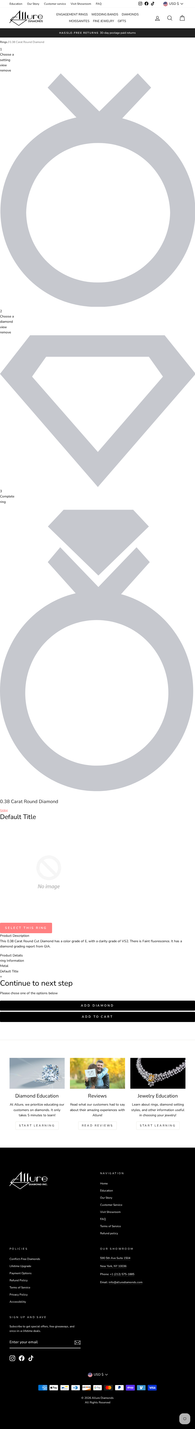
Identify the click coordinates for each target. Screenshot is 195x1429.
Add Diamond (97, 1005)
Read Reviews (97, 1125)
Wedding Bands (104, 14)
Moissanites (79, 21)
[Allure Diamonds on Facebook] (21, 1358)
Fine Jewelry (103, 21)
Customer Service (111, 1205)
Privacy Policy (19, 1295)
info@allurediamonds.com (125, 1282)
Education (16, 4)
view (3, 65)
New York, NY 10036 (113, 1266)
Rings (3, 42)
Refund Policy (19, 1280)
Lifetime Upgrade (20, 1266)
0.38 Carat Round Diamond (27, 42)
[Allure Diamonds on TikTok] (31, 1358)
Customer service (55, 4)
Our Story (33, 4)
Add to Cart (97, 1017)
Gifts (122, 21)
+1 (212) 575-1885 (122, 1274)
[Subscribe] (77, 1342)
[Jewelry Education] (157, 1073)
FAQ (99, 4)
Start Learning (37, 1125)
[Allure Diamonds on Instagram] (12, 1358)
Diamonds (130, 14)
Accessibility (18, 1302)
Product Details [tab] (11, 955)
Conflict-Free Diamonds (25, 1259)
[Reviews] (97, 1073)
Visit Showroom (81, 4)
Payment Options (21, 1273)
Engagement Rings (72, 14)
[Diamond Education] (37, 1073)
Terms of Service (110, 1226)
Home (104, 1183)
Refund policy (109, 1233)
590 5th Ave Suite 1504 (115, 1258)
